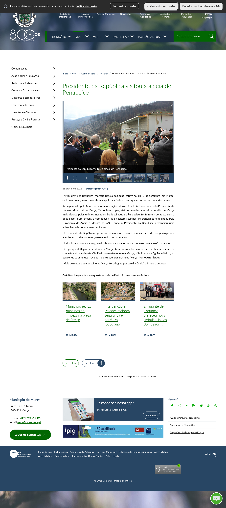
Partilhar (90, 363)
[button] (100, 178)
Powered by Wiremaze (210, 455)
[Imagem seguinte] (166, 140)
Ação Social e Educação (25, 76)
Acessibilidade (161, 451)
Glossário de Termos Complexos (135, 451)
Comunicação (19, 68)
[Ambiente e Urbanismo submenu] (54, 83)
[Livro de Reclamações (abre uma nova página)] (20, 454)
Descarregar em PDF (96, 188)
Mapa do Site (45, 451)
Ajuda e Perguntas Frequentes (185, 417)
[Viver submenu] (87, 36)
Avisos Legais (112, 456)
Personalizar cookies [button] (124, 6)
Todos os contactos (28, 434)
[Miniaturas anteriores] (86, 178)
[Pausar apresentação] (67, 178)
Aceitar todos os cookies (161, 6)
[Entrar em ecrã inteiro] (75, 178)
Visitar (98, 37)
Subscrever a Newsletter (182, 425)
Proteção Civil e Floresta (25, 119)
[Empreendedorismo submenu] (54, 105)
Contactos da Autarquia (82, 451)
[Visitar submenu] (107, 36)
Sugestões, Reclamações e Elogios (187, 432)
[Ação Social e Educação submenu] (54, 75)
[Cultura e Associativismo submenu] (54, 90)
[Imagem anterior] (70, 140)
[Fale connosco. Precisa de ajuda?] (187, 498)
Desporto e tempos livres (25, 97)
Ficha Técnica (61, 451)
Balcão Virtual (149, 37)
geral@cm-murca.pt (29, 422)
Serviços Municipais (107, 451)
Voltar (72, 363)
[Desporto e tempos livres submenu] (54, 97)
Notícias (103, 73)
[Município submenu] (69, 36)
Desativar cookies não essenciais (201, 6)
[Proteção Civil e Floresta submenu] (54, 119)
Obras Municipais (21, 127)
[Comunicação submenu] (54, 68)
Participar (121, 37)
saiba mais (152, 415)
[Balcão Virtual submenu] (165, 36)
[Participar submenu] (132, 36)
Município (59, 37)
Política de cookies (86, 6)
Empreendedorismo (22, 105)
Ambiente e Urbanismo (24, 83)
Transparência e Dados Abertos (87, 456)
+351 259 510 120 (30, 418)
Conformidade (62, 456)
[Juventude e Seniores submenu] (54, 112)
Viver (79, 37)
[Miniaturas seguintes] (168, 178)
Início (65, 73)
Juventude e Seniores (23, 112)
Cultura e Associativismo (25, 90)
